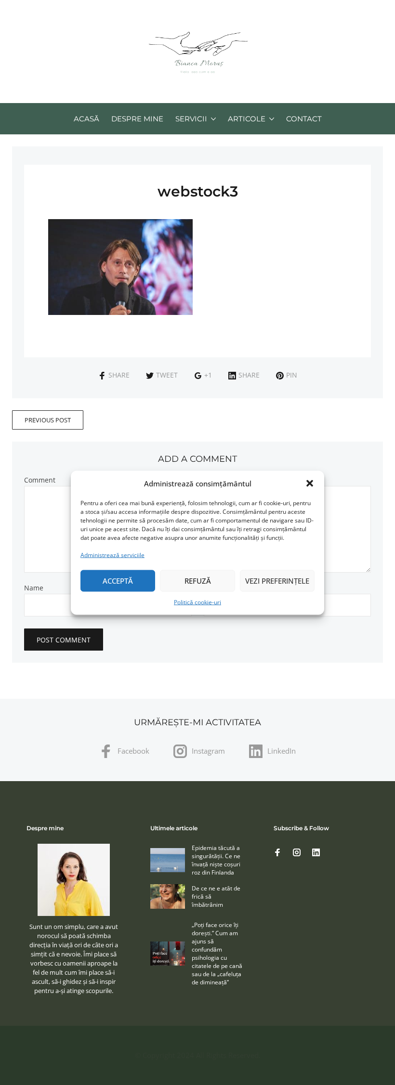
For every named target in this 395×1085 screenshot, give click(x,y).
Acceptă (118, 581)
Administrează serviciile (112, 554)
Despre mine (137, 118)
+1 (208, 374)
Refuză (197, 581)
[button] (310, 483)
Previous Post (48, 420)
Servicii (191, 118)
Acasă (86, 118)
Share (119, 374)
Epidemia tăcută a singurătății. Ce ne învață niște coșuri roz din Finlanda (216, 860)
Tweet (167, 374)
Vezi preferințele (277, 581)
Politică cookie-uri (197, 602)
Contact (304, 118)
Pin (291, 374)
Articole (246, 118)
